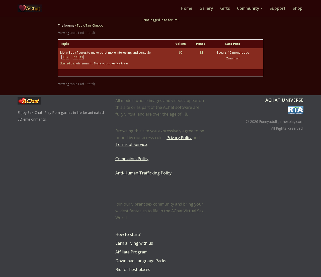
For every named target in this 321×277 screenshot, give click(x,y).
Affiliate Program (131, 252)
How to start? (128, 234)
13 (81, 57)
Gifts (225, 8)
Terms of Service (131, 144)
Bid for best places (132, 269)
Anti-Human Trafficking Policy (143, 173)
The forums (66, 25)
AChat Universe (284, 100)
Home (186, 8)
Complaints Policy (131, 158)
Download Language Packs (140, 260)
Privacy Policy (179, 137)
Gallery (206, 8)
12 (75, 57)
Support (278, 8)
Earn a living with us (134, 243)
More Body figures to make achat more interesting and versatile (105, 52)
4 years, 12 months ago (232, 52)
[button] (262, 8)
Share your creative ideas (111, 63)
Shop (297, 8)
